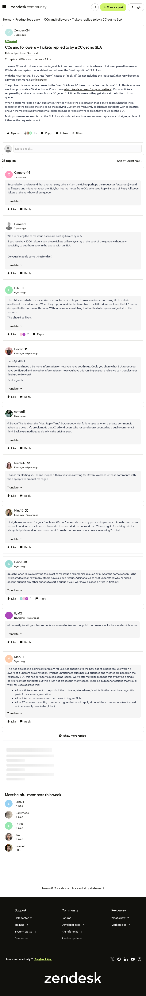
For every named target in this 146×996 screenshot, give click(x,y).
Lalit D (19, 824)
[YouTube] (133, 959)
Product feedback (27, 20)
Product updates (72, 938)
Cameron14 (22, 173)
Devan (18, 349)
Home (7, 20)
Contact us (21, 938)
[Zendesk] (73, 982)
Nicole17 (19, 463)
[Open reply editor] (73, 149)
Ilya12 (18, 613)
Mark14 (19, 657)
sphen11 (19, 412)
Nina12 (18, 510)
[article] (73, 191)
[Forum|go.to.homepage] (29, 7)
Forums (66, 918)
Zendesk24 (22, 30)
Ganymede (22, 813)
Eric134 (20, 802)
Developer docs (71, 924)
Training (20, 924)
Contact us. (43, 959)
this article (40, 79)
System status (24, 931)
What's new (118, 918)
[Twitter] (112, 959)
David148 (20, 562)
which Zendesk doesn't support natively (87, 89)
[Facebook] (119, 959)
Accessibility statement (88, 888)
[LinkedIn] (126, 959)
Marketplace (119, 924)
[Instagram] (139, 959)
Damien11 (20, 224)
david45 (20, 846)
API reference (70, 931)
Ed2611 (19, 288)
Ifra (18, 835)
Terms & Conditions (55, 888)
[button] (4, 8)
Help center (22, 918)
